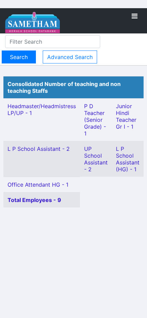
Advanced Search (70, 57)
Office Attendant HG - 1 (38, 184)
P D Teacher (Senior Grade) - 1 (95, 120)
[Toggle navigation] (134, 16)
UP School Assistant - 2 (96, 159)
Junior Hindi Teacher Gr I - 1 (126, 116)
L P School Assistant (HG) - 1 (127, 159)
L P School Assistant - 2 (39, 148)
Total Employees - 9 (34, 200)
